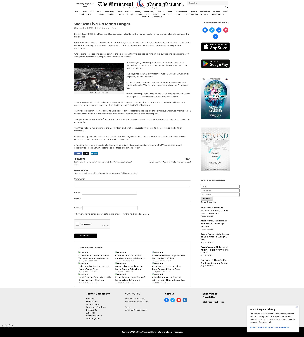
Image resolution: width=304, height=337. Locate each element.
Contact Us (157, 17)
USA (92, 12)
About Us (146, 17)
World (85, 12)
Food (82, 14)
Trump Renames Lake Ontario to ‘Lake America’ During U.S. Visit (215, 237)
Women (160, 12)
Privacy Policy (92, 304)
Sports (139, 14)
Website (78, 207)
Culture (178, 14)
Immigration (205, 12)
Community (109, 12)
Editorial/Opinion (191, 14)
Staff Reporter (103, 28)
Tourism (216, 12)
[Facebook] (205, 30)
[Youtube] (225, 30)
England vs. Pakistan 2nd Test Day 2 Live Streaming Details (214, 261)
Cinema (193, 12)
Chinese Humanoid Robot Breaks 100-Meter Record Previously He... (93, 257)
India (99, 12)
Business (128, 12)
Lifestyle (130, 14)
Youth (155, 14)
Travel (225, 12)
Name (77, 192)
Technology (149, 12)
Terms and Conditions (96, 307)
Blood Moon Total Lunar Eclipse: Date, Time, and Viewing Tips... (166, 267)
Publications (91, 301)
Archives (204, 14)
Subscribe (90, 312)
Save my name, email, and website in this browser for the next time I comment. (113, 214)
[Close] (297, 307)
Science (120, 14)
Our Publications (217, 14)
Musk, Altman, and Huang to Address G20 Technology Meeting (214, 223)
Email (77, 198)
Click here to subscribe (213, 302)
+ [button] (8, 325)
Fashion (90, 14)
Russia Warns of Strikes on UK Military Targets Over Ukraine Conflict (214, 250)
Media (169, 12)
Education (100, 14)
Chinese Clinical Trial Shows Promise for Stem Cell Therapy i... (130, 257)
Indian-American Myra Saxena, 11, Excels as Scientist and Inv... (130, 278)
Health (119, 12)
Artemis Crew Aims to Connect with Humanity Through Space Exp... (168, 278)
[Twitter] (212, 30)
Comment (79, 179)
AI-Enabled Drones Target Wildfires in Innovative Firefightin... (168, 257)
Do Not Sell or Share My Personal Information (269, 327)
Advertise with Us (94, 315)
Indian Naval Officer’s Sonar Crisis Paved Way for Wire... (93, 267)
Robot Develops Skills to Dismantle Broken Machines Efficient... (94, 278)
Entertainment (181, 12)
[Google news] (215, 36)
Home (77, 12)
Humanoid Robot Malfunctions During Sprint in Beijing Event (129, 267)
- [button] (4, 325)
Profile (147, 14)
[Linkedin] (218, 30)
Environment (166, 14)
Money (138, 12)
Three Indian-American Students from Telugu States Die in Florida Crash (214, 210)
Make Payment (93, 318)
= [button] (12, 325)
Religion (111, 14)
